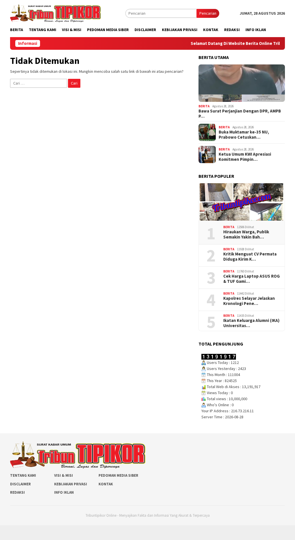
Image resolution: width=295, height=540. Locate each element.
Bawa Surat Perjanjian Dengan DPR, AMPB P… (239, 113)
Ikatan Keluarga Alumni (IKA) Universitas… (251, 323)
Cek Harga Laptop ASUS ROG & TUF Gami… (251, 279)
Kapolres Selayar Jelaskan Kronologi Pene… (249, 301)
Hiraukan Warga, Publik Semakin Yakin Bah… (246, 234)
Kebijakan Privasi (70, 484)
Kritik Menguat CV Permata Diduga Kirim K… (250, 256)
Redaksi (17, 492)
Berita (203, 106)
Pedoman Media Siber (118, 475)
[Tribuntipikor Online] (55, 12)
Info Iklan (64, 492)
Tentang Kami (23, 475)
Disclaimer (20, 484)
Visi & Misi (63, 475)
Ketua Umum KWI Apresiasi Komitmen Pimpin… (245, 157)
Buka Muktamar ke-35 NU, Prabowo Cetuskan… (244, 134)
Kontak (106, 484)
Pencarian (207, 13)
